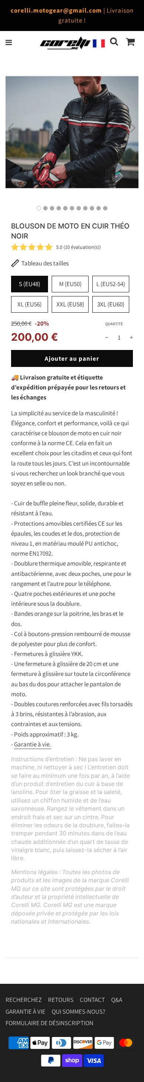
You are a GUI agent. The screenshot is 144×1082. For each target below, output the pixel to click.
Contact (92, 1000)
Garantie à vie (25, 1011)
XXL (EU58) (70, 304)
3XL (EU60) (110, 304)
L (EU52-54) (110, 284)
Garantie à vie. (32, 744)
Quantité (114, 323)
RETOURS (60, 1000)
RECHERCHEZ (24, 1000)
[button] (11, 127)
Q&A (116, 1000)
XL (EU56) (29, 304)
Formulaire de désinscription (49, 1023)
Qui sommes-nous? (78, 1011)
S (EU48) (29, 284)
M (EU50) (70, 284)
